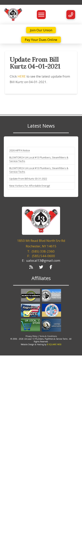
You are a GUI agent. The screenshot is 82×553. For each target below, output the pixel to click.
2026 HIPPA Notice (19, 150)
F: (41, 256)
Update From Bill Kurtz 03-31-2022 (28, 178)
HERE (22, 76)
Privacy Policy (31, 336)
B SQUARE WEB (54, 344)
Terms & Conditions (48, 336)
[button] (41, 14)
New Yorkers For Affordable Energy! (29, 185)
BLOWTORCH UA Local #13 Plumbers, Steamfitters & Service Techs (38, 159)
